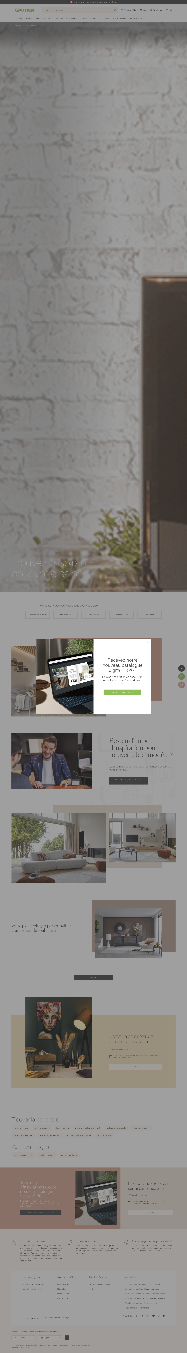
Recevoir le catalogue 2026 (122, 692)
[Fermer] (148, 642)
